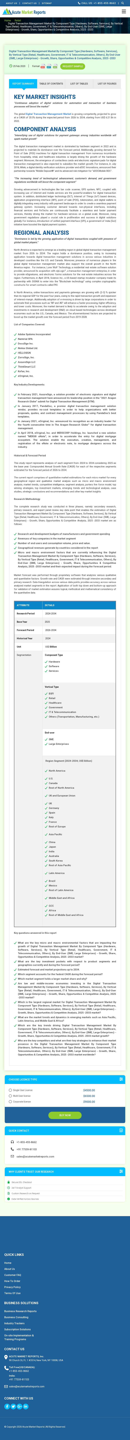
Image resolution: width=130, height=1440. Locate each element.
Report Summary (23, 83)
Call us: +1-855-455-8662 (98, 3)
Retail (18, 20)
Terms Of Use (12, 1293)
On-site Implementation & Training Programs (19, 1337)
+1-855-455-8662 (26, 1142)
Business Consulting (16, 1317)
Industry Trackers (14, 1323)
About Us (11, 3)
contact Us (29, 3)
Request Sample (73, 66)
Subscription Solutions (17, 1329)
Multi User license (22, 1096)
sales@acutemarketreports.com (35, 1156)
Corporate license (22, 1101)
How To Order (12, 1281)
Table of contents (51, 83)
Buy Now (65, 1115)
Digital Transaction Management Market (48, 114)
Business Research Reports (20, 1311)
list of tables (79, 83)
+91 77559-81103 (26, 1149)
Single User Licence (22, 1090)
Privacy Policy (12, 1287)
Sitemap (47, 3)
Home (7, 20)
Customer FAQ (12, 1275)
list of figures (107, 83)
